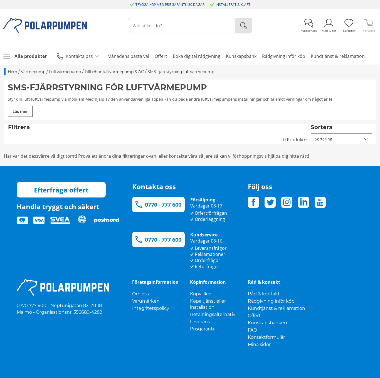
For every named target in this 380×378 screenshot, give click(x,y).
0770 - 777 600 (163, 204)
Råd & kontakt (264, 294)
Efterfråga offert (61, 189)
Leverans (200, 321)
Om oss (140, 294)
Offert (254, 315)
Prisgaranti (202, 329)
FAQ (252, 330)
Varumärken (146, 301)
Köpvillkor (201, 294)
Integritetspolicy (150, 308)
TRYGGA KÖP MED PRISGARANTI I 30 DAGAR (169, 4)
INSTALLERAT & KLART (233, 4)
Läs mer (20, 111)
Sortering (323, 139)
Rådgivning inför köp (271, 301)
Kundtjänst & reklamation (276, 308)
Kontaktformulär (266, 337)
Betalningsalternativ (212, 314)
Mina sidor (259, 344)
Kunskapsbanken (267, 322)
